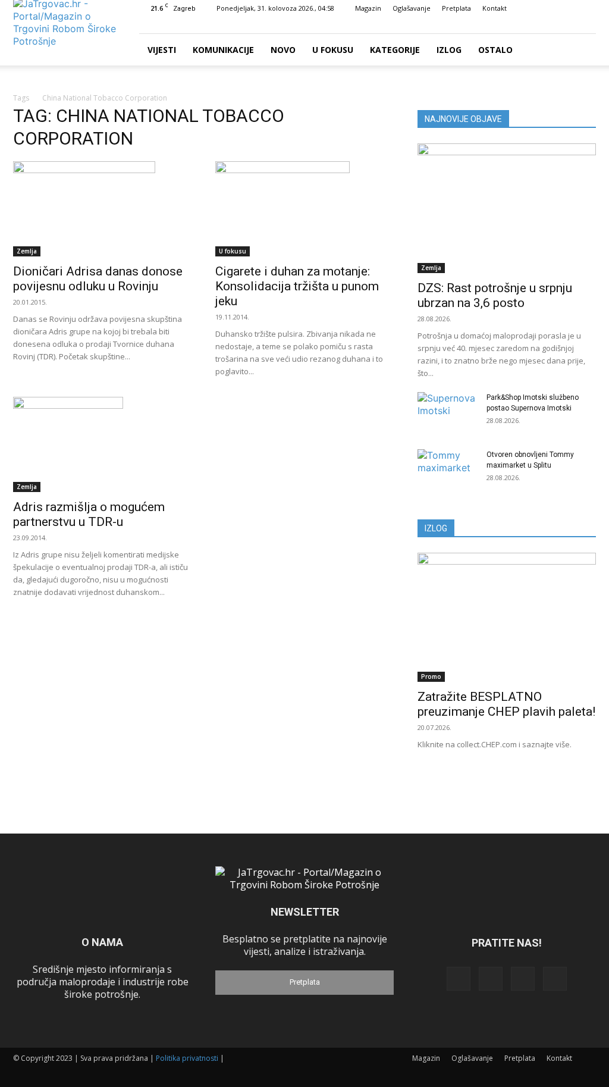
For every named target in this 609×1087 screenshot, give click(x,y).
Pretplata (456, 8)
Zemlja (27, 251)
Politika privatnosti (187, 1058)
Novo (283, 49)
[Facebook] (528, 25)
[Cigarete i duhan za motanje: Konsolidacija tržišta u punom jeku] (304, 208)
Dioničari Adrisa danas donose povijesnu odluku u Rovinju (98, 278)
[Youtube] (587, 25)
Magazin (368, 8)
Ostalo (495, 49)
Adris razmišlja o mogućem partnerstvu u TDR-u (89, 514)
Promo (431, 676)
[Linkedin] (548, 25)
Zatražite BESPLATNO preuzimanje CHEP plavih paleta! (506, 704)
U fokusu (332, 49)
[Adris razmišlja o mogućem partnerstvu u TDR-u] (102, 444)
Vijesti (161, 49)
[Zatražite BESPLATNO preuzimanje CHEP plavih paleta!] (506, 617)
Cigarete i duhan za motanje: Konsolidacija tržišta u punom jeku (297, 286)
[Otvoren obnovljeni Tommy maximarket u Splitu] (447, 470)
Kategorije (395, 49)
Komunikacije (223, 49)
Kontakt (494, 8)
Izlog (449, 49)
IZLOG (436, 528)
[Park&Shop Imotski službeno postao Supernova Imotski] (447, 413)
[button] (510, 24)
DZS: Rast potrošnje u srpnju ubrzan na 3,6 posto (494, 295)
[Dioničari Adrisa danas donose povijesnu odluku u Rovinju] (102, 208)
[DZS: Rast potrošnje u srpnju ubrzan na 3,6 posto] (506, 208)
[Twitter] (567, 25)
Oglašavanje (412, 8)
